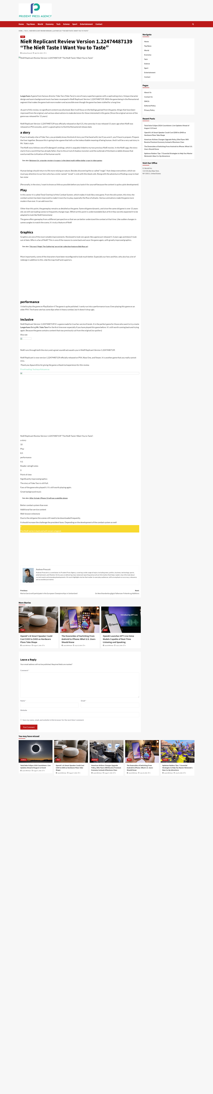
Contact (99, 24)
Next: (117, 592)
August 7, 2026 (37, 645)
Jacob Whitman (26, 645)
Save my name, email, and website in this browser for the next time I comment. (53, 720)
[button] (193, 24)
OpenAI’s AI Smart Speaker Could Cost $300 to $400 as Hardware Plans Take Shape (36, 639)
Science (66, 24)
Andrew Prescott (27, 53)
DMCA (146, 101)
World (40, 24)
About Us (147, 92)
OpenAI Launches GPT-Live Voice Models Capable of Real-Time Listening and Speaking (118, 639)
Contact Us (148, 97)
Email (83, 701)
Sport (74, 24)
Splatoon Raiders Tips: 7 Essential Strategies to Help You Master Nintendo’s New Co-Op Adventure (168, 154)
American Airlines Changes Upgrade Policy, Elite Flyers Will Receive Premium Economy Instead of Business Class (166, 140)
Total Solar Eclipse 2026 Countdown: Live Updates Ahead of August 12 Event (166, 126)
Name (23, 701)
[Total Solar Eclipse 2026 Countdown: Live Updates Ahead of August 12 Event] (35, 751)
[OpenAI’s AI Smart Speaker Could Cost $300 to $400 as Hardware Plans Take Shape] (38, 620)
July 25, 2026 (78, 645)
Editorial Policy (150, 106)
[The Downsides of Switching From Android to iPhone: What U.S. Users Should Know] (80, 620)
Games (165, 760)
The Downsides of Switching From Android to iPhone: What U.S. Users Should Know (78, 639)
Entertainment (86, 24)
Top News (31, 24)
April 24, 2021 (39, 53)
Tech (58, 24)
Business (94, 760)
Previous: (48, 592)
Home (21, 24)
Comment (24, 670)
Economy (50, 24)
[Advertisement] (79, 77)
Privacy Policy (149, 110)
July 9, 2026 (119, 645)
